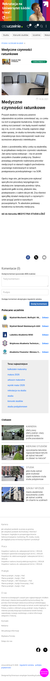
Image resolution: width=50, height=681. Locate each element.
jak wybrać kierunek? (34, 455)
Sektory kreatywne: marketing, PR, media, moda (20, 537)
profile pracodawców (34, 438)
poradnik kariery (32, 435)
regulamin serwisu (34, 299)
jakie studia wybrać (34, 471)
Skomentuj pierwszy (44, 673)
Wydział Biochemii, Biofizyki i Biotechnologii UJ (29, 317)
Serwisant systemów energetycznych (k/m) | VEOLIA (22, 554)
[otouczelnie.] (12, 26)
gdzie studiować (32, 473)
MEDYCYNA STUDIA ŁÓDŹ (31, 214)
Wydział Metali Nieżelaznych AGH (25, 326)
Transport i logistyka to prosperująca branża (18, 534)
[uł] (25, 10)
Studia (6, 35)
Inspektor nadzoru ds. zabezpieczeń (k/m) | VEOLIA (21, 551)
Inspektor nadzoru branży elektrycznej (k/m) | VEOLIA (22, 561)
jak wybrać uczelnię (34, 497)
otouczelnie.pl (6, 665)
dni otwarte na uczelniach (36, 500)
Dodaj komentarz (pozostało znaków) (18, 274)
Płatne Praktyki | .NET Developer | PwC (16, 581)
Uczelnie (36, 35)
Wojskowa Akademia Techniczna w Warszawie (29, 343)
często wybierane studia (36, 476)
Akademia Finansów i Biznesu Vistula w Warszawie (29, 352)
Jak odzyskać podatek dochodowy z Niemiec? (19, 532)
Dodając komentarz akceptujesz (22, 299)
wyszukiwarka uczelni (35, 494)
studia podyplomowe (34, 479)
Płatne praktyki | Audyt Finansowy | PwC (17, 583)
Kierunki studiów (20, 35)
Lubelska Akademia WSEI (21, 334)
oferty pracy (31, 430)
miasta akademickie (34, 492)
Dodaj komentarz (39, 304)
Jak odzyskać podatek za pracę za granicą (17, 529)
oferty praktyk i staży (35, 433)
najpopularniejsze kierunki (36, 453)
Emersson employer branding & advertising (28, 675)
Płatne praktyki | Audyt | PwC (13, 575)
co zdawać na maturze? (36, 458)
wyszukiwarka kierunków (36, 450)
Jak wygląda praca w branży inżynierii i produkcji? (20, 539)
